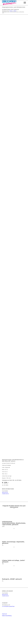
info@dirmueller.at (5, 493)
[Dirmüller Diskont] (11, 2)
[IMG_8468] (14, 220)
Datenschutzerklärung (6, 615)
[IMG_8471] (14, 285)
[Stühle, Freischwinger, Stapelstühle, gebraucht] (10, 540)
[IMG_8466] (14, 156)
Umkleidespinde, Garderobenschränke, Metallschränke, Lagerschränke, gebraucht (14, 523)
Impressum (4, 613)
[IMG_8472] (14, 317)
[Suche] (21, 2)
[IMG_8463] (14, 36)
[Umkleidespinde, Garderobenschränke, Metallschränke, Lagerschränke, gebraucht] (10, 520)
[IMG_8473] (14, 349)
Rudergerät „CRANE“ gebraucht (12, 579)
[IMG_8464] (14, 91)
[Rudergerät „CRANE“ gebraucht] (10, 577)
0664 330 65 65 (5, 492)
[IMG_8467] (14, 188)
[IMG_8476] (14, 446)
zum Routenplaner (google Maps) (8, 606)
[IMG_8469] (14, 252)
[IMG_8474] (14, 381)
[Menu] (24, 2)
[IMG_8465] (14, 123)
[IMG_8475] (14, 414)
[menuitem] (21, 2)
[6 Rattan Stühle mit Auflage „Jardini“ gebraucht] (10, 558)
